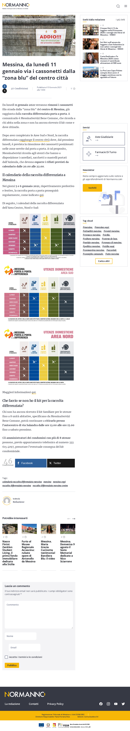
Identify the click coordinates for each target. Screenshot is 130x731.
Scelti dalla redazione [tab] (94, 19)
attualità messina (92, 231)
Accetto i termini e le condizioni (25, 657)
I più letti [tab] (120, 19)
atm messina (113, 254)
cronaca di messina (112, 242)
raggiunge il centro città (34, 139)
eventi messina (112, 231)
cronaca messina (92, 235)
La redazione (12, 704)
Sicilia (107, 235)
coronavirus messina (94, 250)
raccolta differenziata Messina (16, 485)
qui (41, 195)
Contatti (33, 704)
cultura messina (92, 238)
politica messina (92, 246)
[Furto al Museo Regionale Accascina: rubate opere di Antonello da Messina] (29, 529)
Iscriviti (92, 187)
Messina (47, 482)
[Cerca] (118, 6)
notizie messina (91, 242)
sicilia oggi (109, 246)
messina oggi (59, 482)
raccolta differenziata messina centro (50, 485)
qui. (34, 392)
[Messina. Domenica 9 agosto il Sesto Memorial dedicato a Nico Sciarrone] (67, 529)
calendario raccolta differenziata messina (22, 482)
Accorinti (112, 250)
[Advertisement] (104, 103)
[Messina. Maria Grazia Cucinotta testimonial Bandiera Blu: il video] (48, 529)
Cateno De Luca (110, 238)
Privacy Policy (55, 704)
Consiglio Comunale (93, 254)
